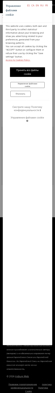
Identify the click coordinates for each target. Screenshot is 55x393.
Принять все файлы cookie (27, 72)
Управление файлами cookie (27, 84)
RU (42, 5)
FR (46, 5)
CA (32, 5)
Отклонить (20, 94)
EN (37, 5)
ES (28, 5)
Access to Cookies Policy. (18, 60)
